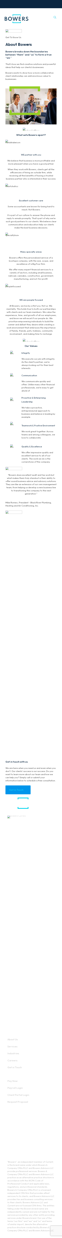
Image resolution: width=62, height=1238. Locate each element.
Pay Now (12, 1080)
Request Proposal (17, 1101)
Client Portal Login (18, 1094)
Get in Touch (14, 1067)
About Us (12, 1039)
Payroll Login (15, 1087)
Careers (12, 1060)
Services (12, 1046)
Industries (13, 1053)
